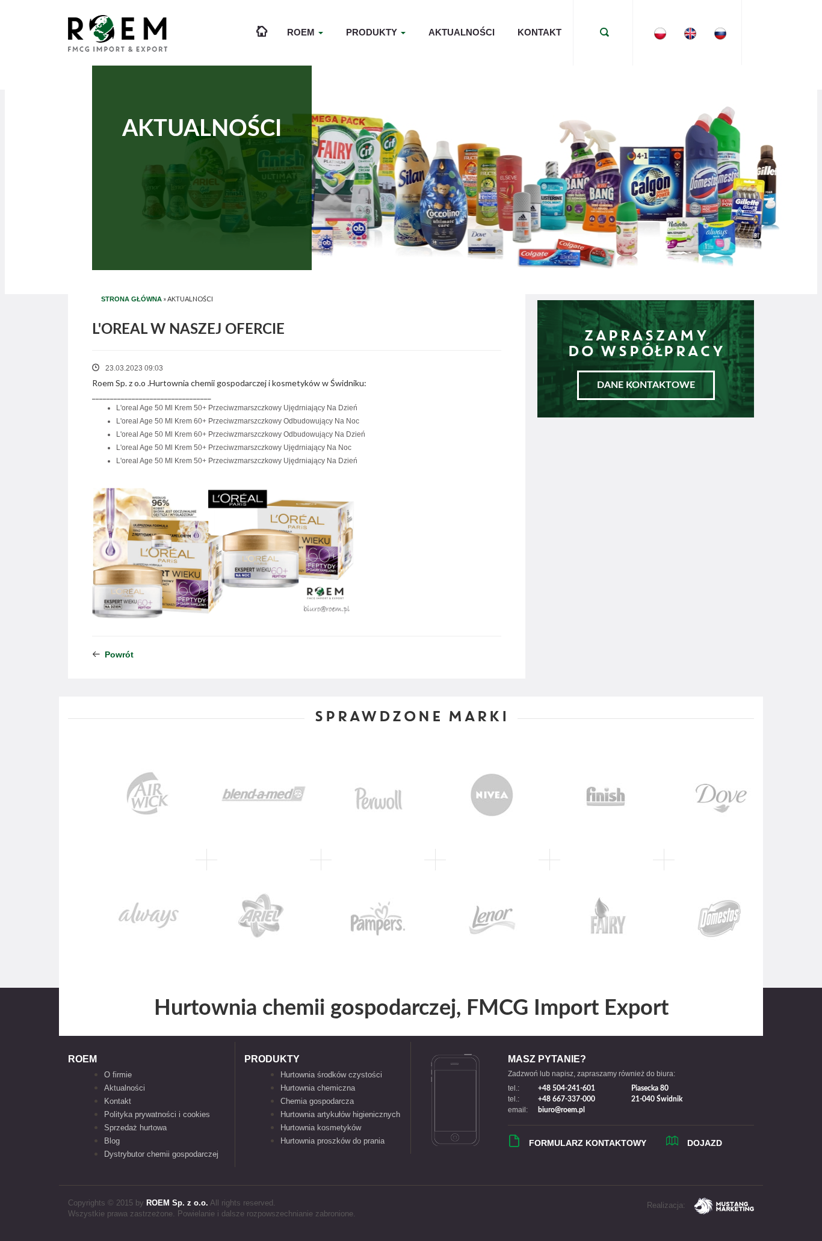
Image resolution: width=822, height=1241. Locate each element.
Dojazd (704, 1143)
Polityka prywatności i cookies (157, 1114)
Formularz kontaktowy (587, 1143)
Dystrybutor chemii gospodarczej (161, 1154)
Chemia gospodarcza (317, 1101)
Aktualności (461, 32)
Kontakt (539, 32)
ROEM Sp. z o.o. (177, 1202)
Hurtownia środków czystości (331, 1074)
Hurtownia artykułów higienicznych (340, 1114)
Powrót (119, 654)
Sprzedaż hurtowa (135, 1127)
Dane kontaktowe (646, 385)
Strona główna (131, 299)
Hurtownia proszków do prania (332, 1140)
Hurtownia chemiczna (317, 1087)
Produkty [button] (373, 32)
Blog (112, 1140)
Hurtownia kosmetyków (320, 1127)
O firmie (118, 1074)
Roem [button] (302, 32)
